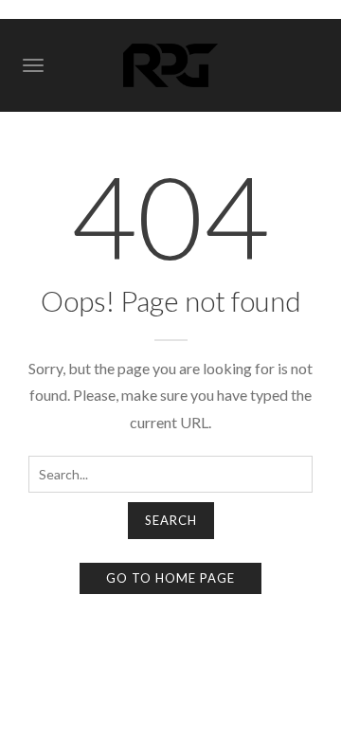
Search (171, 520)
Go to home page (170, 578)
